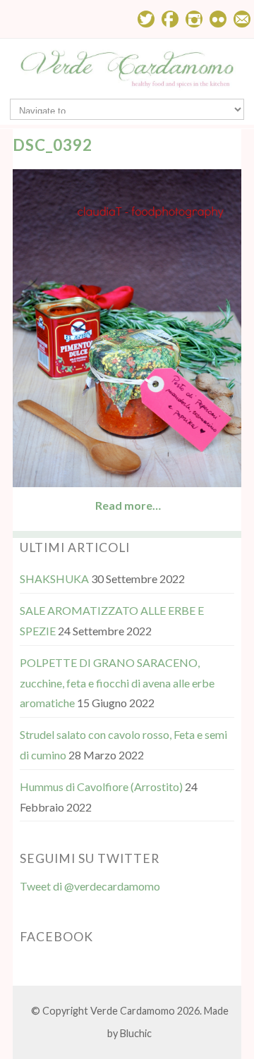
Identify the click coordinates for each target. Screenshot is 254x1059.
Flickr (218, 19)
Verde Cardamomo (132, 1011)
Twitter (146, 19)
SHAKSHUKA (54, 578)
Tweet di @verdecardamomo (90, 886)
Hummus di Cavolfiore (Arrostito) (101, 786)
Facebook (170, 19)
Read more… (128, 505)
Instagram (194, 19)
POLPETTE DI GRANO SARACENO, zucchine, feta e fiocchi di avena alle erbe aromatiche (117, 683)
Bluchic (136, 1033)
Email (242, 19)
